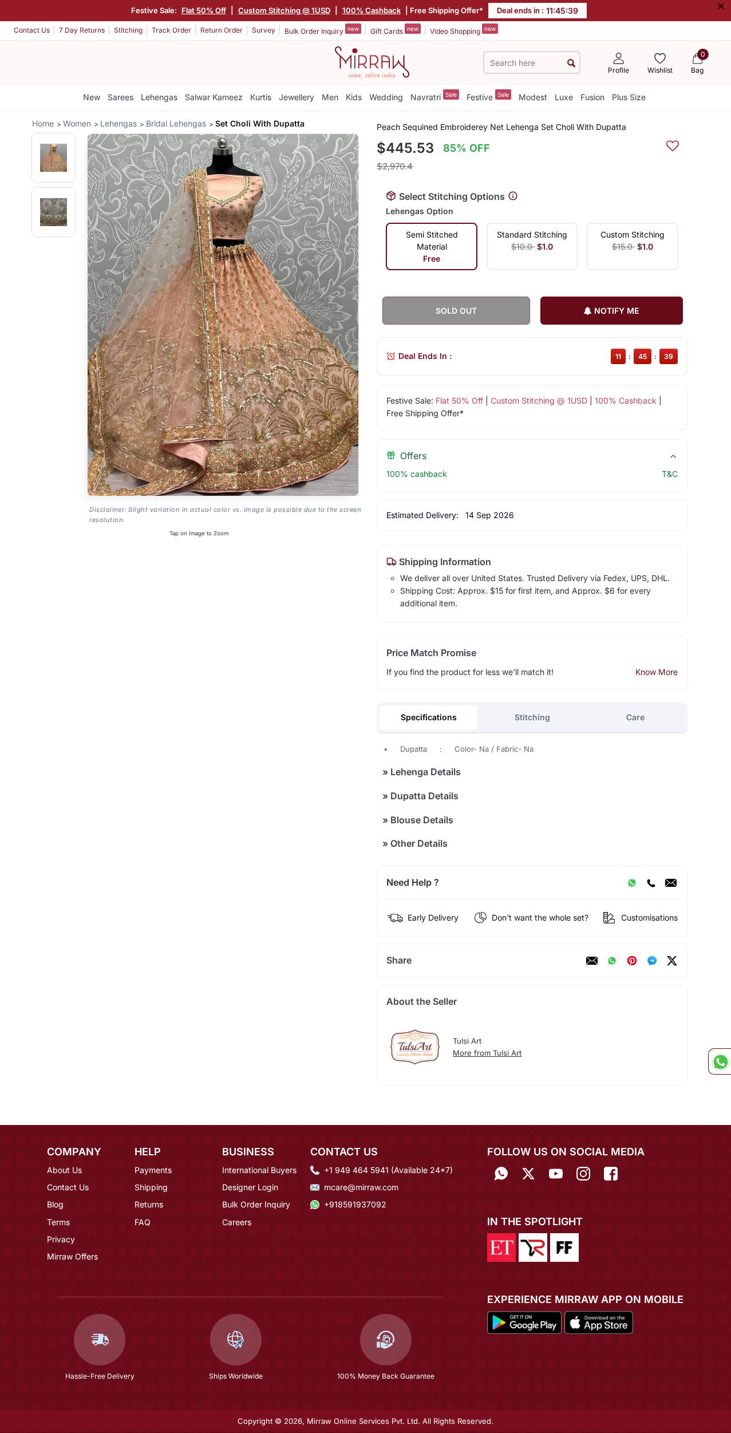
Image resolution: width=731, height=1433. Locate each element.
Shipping (151, 1187)
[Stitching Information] (513, 196)
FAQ (143, 1222)
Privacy (61, 1239)
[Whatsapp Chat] (719, 1061)
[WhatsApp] (632, 882)
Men (330, 97)
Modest (533, 97)
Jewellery (296, 97)
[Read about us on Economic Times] (501, 1246)
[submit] (571, 62)
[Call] (650, 882)
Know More (656, 672)
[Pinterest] (632, 960)
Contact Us (32, 30)
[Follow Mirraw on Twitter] (528, 1174)
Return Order (221, 30)
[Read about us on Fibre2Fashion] (564, 1246)
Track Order (171, 30)
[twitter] (672, 960)
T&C (670, 474)
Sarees (120, 97)
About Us (64, 1170)
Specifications (429, 717)
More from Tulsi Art (487, 1052)
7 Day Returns (82, 30)
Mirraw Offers (72, 1256)
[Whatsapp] (500, 1174)
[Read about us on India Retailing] (533, 1246)
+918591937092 (355, 1204)
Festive (488, 96)
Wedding (386, 97)
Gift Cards (394, 30)
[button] (53, 157)
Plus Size (629, 97)
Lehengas (159, 97)
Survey (263, 30)
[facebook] (652, 960)
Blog (55, 1204)
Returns (149, 1204)
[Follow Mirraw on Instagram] (583, 1174)
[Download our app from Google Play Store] (524, 1322)
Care (635, 717)
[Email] (671, 882)
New (91, 97)
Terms (58, 1222)
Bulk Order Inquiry (322, 30)
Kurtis (260, 97)
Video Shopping (463, 30)
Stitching (128, 30)
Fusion (592, 97)
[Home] (372, 61)
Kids (354, 97)
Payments (153, 1170)
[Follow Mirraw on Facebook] (610, 1174)
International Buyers (259, 1170)
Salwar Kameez (214, 97)
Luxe (564, 97)
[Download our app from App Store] (598, 1322)
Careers (236, 1222)
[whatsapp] (612, 960)
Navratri (433, 96)
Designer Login (250, 1187)
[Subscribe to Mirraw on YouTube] (555, 1174)
